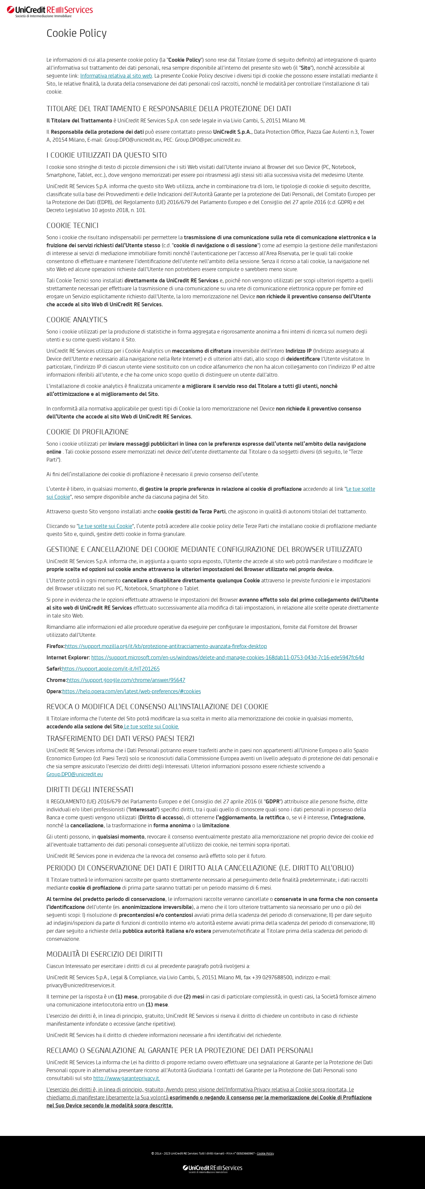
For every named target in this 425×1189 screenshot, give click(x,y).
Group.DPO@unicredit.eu (133, 139)
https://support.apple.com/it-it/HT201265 (111, 668)
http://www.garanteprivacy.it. (126, 1078)
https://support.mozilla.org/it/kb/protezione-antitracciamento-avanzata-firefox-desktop (166, 646)
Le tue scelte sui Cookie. (151, 726)
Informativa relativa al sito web (116, 75)
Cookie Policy (265, 1153)
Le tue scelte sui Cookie (105, 526)
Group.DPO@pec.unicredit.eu (207, 139)
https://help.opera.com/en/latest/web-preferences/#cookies (131, 691)
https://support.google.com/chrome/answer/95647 (126, 680)
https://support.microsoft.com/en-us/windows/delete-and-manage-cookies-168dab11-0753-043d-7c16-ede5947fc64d (227, 657)
